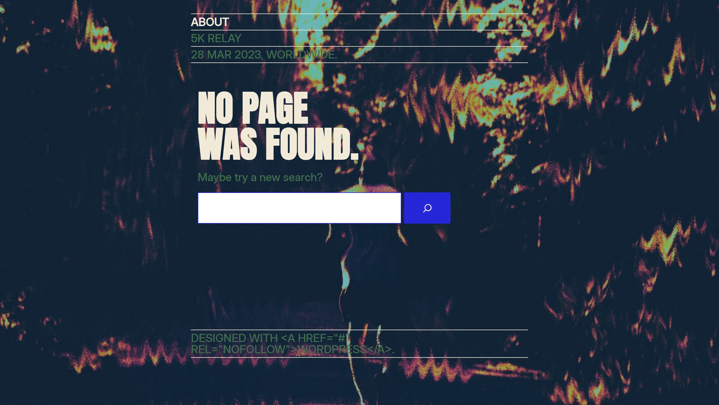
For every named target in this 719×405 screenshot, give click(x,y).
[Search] (427, 208)
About (210, 22)
